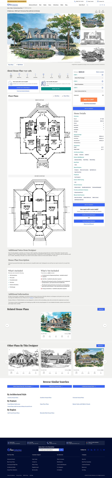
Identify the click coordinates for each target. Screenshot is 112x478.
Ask (99, 12)
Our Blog (84, 469)
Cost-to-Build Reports (61, 464)
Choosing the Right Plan (12, 464)
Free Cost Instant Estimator (89, 221)
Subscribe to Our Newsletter (46, 447)
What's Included (60, 459)
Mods (62, 4)
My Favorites (35, 469)
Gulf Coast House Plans (13, 413)
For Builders (59, 469)
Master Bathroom (87, 197)
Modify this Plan (56, 88)
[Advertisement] (56, 427)
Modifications (60, 461)
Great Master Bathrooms (14, 404)
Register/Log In (35, 467)
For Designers (60, 467)
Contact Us (34, 461)
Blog (66, 4)
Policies (31, 297)
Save (96, 12)
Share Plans (66, 95)
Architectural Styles (11, 467)
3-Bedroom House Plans (88, 386)
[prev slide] (7, 325)
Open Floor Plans (44, 404)
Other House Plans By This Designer (22, 386)
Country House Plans (13, 397)
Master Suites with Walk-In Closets (81, 404)
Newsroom (84, 467)
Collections (56, 4)
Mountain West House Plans (47, 413)
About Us (84, 459)
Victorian (81, 154)
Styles (44, 4)
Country (76, 154)
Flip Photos (20, 64)
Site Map (31, 475)
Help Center (34, 459)
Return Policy (35, 464)
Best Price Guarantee (86, 461)
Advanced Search (33, 4)
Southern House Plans (45, 397)
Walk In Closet (95, 197)
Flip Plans (57, 95)
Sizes (49, 4)
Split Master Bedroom (79, 199)
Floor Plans (10, 64)
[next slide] (105, 325)
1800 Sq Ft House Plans (55, 386)
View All (100, 345)
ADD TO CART (89, 100)
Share (102, 12)
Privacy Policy (19, 475)
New (40, 4)
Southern (87, 154)
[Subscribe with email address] (61, 449)
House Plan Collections (12, 469)
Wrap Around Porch (79, 192)
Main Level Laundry (84, 169)
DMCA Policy (25, 475)
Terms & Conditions (11, 475)
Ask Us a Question (89, 108)
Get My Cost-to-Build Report (23, 87)
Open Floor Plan (78, 172)
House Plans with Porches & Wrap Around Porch (20, 406)
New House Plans (11, 461)
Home (8, 7)
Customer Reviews (86, 464)
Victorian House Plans (17, 7)
